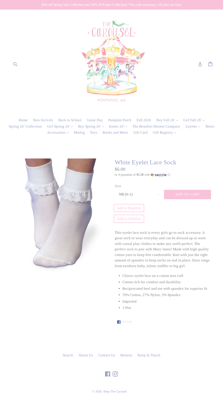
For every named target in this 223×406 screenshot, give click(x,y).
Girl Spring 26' (61, 126)
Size (118, 186)
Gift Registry (165, 132)
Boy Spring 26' (92, 126)
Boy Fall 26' (168, 120)
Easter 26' (119, 126)
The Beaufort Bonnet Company (156, 126)
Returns (126, 355)
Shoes (210, 126)
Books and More (115, 132)
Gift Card (140, 132)
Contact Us (106, 355)
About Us (85, 355)
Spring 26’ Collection (25, 126)
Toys (93, 132)
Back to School (70, 120)
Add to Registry (129, 208)
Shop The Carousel (115, 391)
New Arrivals (43, 120)
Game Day (95, 120)
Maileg (79, 132)
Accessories (59, 132)
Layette (194, 126)
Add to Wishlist (129, 219)
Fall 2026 (144, 120)
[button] (163, 175)
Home (23, 120)
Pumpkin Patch (119, 120)
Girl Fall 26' (195, 120)
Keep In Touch (149, 355)
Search (68, 355)
